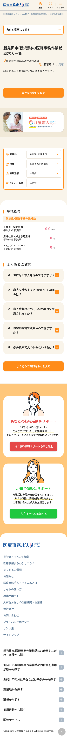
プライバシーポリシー (16, 621)
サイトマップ (11, 634)
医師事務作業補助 (39, 14)
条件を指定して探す (33, 92)
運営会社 (8, 608)
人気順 (60, 64)
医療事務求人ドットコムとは (20, 582)
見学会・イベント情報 (16, 556)
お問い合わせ (11, 615)
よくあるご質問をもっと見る (33, 366)
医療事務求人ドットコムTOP (16, 14)
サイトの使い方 (12, 589)
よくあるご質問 (12, 569)
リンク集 (8, 628)
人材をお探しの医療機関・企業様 (22, 602)
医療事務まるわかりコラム (19, 563)
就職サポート (11, 595)
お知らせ (8, 576)
